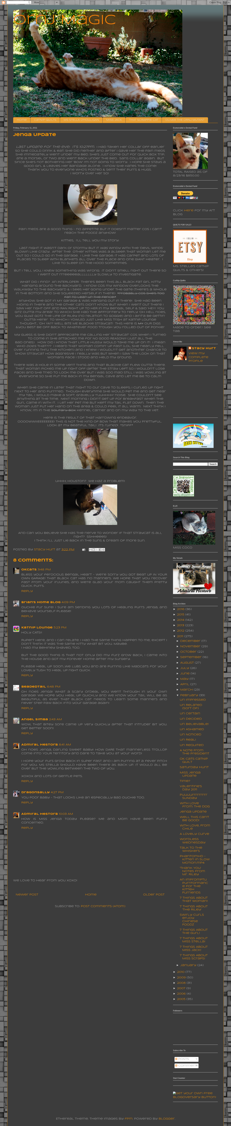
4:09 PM (68, 602)
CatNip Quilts (45, 120)
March (187, 690)
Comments (188, 1065)
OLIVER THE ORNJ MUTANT (184, 120)
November (190, 646)
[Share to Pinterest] (103, 549)
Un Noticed (190, 734)
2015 (181, 614)
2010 (181, 972)
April (185, 684)
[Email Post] (83, 549)
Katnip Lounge (37, 627)
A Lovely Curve (194, 834)
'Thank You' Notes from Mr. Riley (192, 871)
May (185, 679)
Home (22, 120)
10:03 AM (66, 814)
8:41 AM (65, 744)
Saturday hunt (194, 767)
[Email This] (90, 549)
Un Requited (192, 745)
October (189, 652)
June (185, 673)
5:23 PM (60, 627)
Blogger (167, 1119)
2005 (182, 999)
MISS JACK (114, 120)
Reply (27, 591)
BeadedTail (33, 687)
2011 (180, 636)
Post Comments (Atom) (103, 906)
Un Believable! (194, 724)
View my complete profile (198, 357)
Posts (183, 1059)
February (189, 695)
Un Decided (191, 719)
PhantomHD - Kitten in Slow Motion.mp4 (195, 859)
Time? (185, 781)
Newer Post (27, 894)
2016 (181, 609)
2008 (182, 983)
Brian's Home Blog (41, 602)
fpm (129, 1119)
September (191, 657)
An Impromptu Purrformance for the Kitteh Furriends (194, 886)
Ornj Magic (64, 20)
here (188, 210)
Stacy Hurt (204, 348)
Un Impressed (193, 700)
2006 (182, 994)
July (185, 668)
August (187, 663)
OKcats (29, 569)
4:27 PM (57, 792)
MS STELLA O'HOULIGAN (81, 120)
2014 (181, 620)
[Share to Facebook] (100, 549)
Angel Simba (34, 719)
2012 (181, 631)
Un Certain (190, 713)
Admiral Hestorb (39, 744)
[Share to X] (97, 549)
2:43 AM (55, 719)
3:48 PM (44, 569)
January (188, 965)
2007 (181, 988)
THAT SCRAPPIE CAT (143, 120)
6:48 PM (53, 687)
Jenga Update (193, 812)
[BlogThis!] (93, 549)
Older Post (154, 894)
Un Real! (188, 740)
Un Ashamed (192, 729)
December (190, 641)
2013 (181, 625)
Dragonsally (35, 792)
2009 (182, 977)
